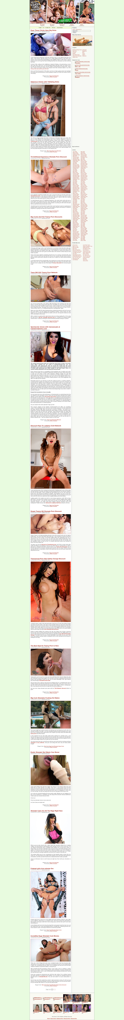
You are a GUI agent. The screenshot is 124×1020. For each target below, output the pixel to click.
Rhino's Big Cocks (86, 252)
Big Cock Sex (52, 24)
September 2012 (84, 188)
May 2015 (83, 159)
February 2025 (76, 157)
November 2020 (76, 196)
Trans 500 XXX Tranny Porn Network (44, 272)
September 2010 (84, 208)
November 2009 (84, 218)
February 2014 (84, 173)
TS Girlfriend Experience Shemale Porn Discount (49, 157)
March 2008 (83, 240)
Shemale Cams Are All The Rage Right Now (47, 811)
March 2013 (83, 184)
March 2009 (83, 227)
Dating (74, 53)
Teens (83, 53)
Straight (40, 27)
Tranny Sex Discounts (61, 546)
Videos (83, 54)
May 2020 (75, 202)
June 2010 (83, 211)
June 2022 (75, 181)
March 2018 (75, 222)
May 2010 (83, 213)
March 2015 (83, 160)
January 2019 (75, 214)
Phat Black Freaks (86, 248)
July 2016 (75, 239)
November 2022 (76, 176)
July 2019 (75, 208)
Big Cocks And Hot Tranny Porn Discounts (46, 217)
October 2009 (83, 219)
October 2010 (83, 207)
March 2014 (83, 172)
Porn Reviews (86, 249)
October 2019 (75, 205)
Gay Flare (75, 253)
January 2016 (83, 156)
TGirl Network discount (60, 688)
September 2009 (84, 220)
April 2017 (75, 230)
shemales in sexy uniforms (37, 742)
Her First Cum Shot (77, 257)
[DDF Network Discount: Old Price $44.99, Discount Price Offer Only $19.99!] (62, 23)
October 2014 (83, 165)
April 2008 (83, 239)
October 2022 (75, 177)
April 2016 (83, 152)
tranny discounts (57, 262)
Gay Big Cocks (47, 27)
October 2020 (75, 197)
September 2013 (84, 179)
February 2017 (76, 231)
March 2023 (75, 172)
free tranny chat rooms (50, 396)
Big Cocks (49, 150)
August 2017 (75, 227)
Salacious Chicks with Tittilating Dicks (45, 82)
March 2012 (83, 193)
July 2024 (75, 162)
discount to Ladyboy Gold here (53, 502)
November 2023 (76, 166)
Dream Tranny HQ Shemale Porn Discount (46, 511)
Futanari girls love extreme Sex (42, 868)
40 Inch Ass (75, 245)
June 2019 (75, 209)
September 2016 (76, 237)
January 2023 (75, 174)
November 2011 (84, 194)
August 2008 (83, 234)
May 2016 (83, 151)
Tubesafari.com (62, 24)
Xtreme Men (85, 260)
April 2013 (83, 183)
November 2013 (84, 176)
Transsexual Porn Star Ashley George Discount (48, 559)
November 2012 (84, 186)
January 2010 (83, 216)
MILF (83, 52)
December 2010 (84, 205)
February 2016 (84, 154)
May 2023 (75, 171)
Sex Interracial (86, 254)
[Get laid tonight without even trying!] (82, 45)
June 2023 (75, 170)
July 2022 (75, 180)
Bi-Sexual (53, 27)
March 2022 (75, 184)
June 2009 (83, 223)
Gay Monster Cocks (77, 254)
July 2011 (83, 198)
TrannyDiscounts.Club (44, 680)
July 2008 (83, 236)
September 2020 (76, 198)
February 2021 (76, 194)
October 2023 (75, 168)
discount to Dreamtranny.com (48, 544)
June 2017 (75, 229)
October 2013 (83, 177)
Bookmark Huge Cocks (46, 31)
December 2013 (84, 175)
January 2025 (75, 158)
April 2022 (75, 183)
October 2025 (75, 153)
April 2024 (75, 163)
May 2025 (75, 156)
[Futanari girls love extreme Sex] (48, 917)
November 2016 (76, 234)
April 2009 (83, 226)
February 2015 (84, 161)
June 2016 (75, 240)
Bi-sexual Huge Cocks (77, 49)
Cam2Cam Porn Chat (77, 251)
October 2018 (75, 217)
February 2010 (84, 215)
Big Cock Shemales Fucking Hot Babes (45, 698)
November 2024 (76, 159)
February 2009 (84, 228)
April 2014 (83, 171)
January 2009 (83, 229)
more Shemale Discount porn (51, 629)
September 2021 (76, 191)
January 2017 (75, 232)
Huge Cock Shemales (54, 75)
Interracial (64, 984)
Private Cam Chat (86, 251)
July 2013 (83, 181)
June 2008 (83, 237)
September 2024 (76, 160)
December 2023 (76, 165)
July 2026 (75, 151)
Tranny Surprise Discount (86, 258)
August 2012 (83, 190)
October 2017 (75, 225)
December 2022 (76, 175)
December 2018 (76, 215)
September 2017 (76, 226)
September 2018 (76, 218)
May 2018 (75, 221)
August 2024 (75, 161)
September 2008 (84, 233)
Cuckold (74, 52)
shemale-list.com (43, 976)
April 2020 (75, 203)
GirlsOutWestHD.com (77, 256)
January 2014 (83, 174)
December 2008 (84, 230)
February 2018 (76, 223)
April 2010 (83, 214)
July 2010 (83, 210)
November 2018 (76, 216)
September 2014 (84, 166)
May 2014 (83, 170)
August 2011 (83, 197)
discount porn (67, 1018)
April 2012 (83, 192)
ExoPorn (81, 24)
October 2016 (75, 236)
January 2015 (83, 162)
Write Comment (53, 76)
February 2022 (76, 185)
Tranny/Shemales (60, 27)
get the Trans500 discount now (47, 317)
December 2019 (76, 204)
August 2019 (75, 207)
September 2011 (84, 196)
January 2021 (75, 195)
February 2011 (84, 204)
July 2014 (83, 169)
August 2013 (83, 180)
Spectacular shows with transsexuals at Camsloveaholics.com (45, 328)
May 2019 (75, 210)
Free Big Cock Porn (77, 252)
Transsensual (34, 141)
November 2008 (84, 231)
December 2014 (84, 163)
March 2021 (75, 193)
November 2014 (84, 164)
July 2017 (75, 228)
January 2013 (83, 185)
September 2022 (76, 179)
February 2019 (76, 213)
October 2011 (83, 195)
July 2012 (83, 191)
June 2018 (75, 220)
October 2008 (83, 232)
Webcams (59, 419)
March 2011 (83, 203)
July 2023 (75, 169)
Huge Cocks (61, 746)
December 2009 (84, 217)
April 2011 (83, 202)
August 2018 (75, 219)
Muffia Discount (86, 247)
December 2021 (76, 187)
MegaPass (84, 51)
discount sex (74, 1018)
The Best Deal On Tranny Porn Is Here (45, 646)
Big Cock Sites (76, 247)
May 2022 (75, 182)
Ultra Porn (85, 259)
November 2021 (76, 188)
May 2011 (83, 200)
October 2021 (75, 190)
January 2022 (75, 186)
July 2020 (75, 199)
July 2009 (83, 222)
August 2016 (75, 238)
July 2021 (75, 192)
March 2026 (75, 152)
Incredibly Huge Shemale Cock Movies (45, 936)
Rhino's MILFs (86, 253)
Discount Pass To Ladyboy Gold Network (46, 426)
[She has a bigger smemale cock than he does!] (51, 961)
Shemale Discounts (35, 195)
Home (74, 29)
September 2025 (76, 154)
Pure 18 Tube (42, 24)
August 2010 (83, 209)
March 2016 (83, 153)
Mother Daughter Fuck (87, 246)
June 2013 (83, 182)
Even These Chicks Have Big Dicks (43, 30)
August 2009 (83, 221)
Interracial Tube (76, 258)
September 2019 (76, 206)
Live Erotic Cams (86, 245)
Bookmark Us (78, 29)
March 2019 (75, 211)
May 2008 (83, 238)
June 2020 (75, 200)
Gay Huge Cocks (76, 54)
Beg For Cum (75, 246)
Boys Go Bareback (76, 249)
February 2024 (76, 164)
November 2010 (84, 206)
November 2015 (84, 157)
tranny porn (33, 733)
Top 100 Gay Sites (86, 256)
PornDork (71, 24)
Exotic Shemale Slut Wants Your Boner (45, 752)
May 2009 (83, 225)
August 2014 (83, 168)
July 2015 (83, 158)
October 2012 (83, 187)
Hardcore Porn (60, 1018)
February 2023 (76, 173)
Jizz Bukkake (75, 259)
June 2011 (83, 199)
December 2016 (76, 233)
